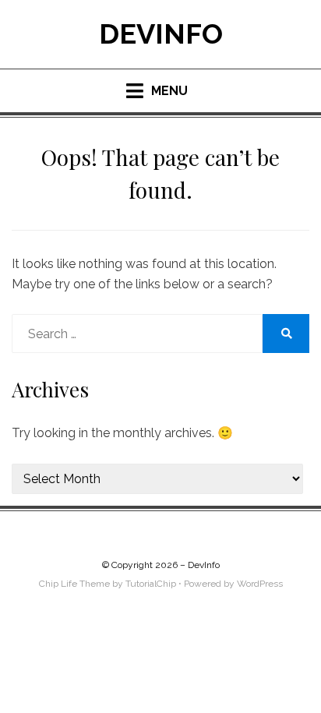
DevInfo (161, 33)
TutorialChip (150, 583)
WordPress (260, 583)
